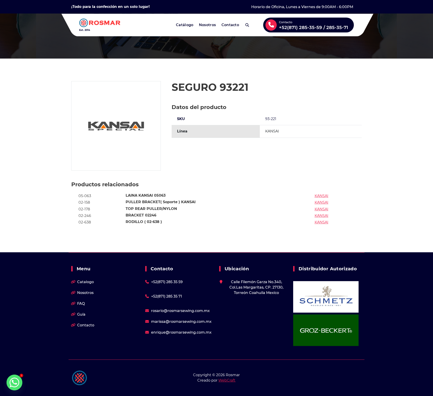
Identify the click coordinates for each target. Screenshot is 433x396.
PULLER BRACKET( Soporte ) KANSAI (161, 202)
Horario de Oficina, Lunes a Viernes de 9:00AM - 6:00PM (302, 7)
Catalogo (85, 282)
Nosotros (207, 25)
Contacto (230, 25)
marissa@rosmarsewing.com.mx (181, 321)
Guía (81, 314)
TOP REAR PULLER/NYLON (151, 209)
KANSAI (321, 196)
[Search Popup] (247, 25)
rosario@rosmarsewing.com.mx (180, 311)
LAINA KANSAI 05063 (146, 195)
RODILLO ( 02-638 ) (144, 222)
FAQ (81, 303)
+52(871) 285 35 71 (166, 296)
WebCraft (226, 380)
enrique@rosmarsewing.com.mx (181, 332)
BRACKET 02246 (141, 215)
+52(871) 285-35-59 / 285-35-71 (313, 27)
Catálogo (184, 25)
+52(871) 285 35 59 (167, 282)
